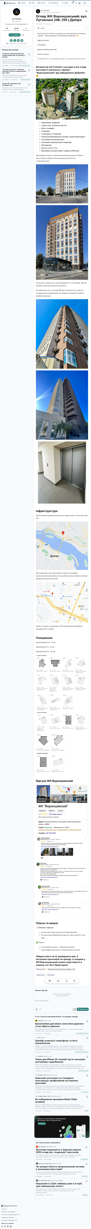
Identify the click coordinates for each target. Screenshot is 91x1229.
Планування (41, 45)
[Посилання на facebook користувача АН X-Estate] (14, 40)
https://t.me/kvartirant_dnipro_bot (61, 969)
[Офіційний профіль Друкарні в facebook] (2, 1226)
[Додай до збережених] (29, 54)
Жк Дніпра (50, 975)
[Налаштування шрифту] (86, 11)
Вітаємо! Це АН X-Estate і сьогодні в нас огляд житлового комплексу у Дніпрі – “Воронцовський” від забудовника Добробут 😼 (61, 35)
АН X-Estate (16, 19)
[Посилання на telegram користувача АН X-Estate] (18, 40)
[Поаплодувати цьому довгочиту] (49, 980)
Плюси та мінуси (43, 54)
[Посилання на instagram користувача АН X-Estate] (11, 40)
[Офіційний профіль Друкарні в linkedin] (11, 1226)
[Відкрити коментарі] (58, 980)
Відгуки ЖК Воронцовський (47, 49)
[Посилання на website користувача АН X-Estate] (21, 40)
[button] (72, 2)
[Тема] (79, 3)
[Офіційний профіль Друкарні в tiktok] (5, 1226)
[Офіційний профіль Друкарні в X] (8, 1226)
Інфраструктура (43, 40)
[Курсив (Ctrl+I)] (40, 1009)
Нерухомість (41, 975)
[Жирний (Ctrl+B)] (36, 1009)
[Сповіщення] (72, 3)
